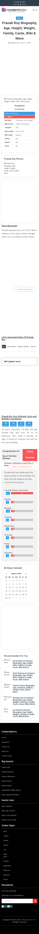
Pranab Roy (20, 106)
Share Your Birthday (9, 815)
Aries (5, 831)
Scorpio (6, 861)
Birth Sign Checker (8, 811)
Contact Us (6, 747)
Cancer (5, 845)
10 (16, 120)
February (20, 120)
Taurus (5, 836)
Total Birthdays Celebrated (16, 490)
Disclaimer (5, 742)
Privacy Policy (7, 756)
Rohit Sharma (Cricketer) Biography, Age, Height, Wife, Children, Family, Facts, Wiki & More (24, 676)
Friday (7, 543)
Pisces (5, 879)
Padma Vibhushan (8, 776)
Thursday (8, 535)
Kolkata (18, 124)
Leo (4, 849)
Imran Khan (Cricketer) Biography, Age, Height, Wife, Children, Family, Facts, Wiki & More (23, 664)
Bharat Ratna (6, 785)
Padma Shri (6, 767)
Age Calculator (7, 806)
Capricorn (6, 870)
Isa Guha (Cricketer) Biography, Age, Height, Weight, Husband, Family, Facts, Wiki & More (23, 713)
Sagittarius (7, 866)
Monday (7, 508)
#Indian (19, 18)
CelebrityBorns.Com (28, 920)
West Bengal (25, 124)
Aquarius (18, 135)
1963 (25, 120)
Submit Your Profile (9, 820)
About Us (5, 751)
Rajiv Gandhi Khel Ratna (10, 795)
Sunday (30, 120)
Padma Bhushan (8, 772)
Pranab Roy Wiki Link (24, 289)
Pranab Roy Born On (11, 451)
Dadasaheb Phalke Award (11, 790)
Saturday (8, 552)
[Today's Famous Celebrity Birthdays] (14, 9)
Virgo (5, 854)
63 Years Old (20, 131)
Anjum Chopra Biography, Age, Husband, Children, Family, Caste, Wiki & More (24, 688)
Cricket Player (19, 109)
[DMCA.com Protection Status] (7, 906)
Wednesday (9, 526)
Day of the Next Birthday (9, 457)
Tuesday (8, 517)
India (17, 128)
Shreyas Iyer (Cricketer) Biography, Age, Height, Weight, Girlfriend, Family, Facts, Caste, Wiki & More (24, 701)
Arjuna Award (6, 781)
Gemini (5, 840)
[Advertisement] (19, 70)
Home (4, 737)
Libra (5, 856)
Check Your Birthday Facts (21, 467)
